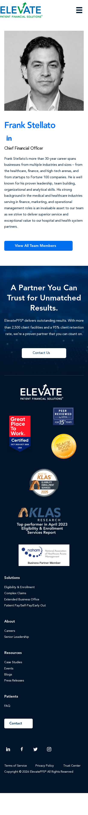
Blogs (8, 674)
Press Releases (14, 680)
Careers (9, 630)
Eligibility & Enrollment (19, 587)
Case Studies (13, 662)
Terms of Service (15, 765)
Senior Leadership (16, 636)
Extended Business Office (21, 599)
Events (8, 668)
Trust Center (72, 765)
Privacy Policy (44, 765)
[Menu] (79, 10)
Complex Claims (15, 593)
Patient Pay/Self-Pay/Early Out (25, 605)
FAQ (7, 705)
